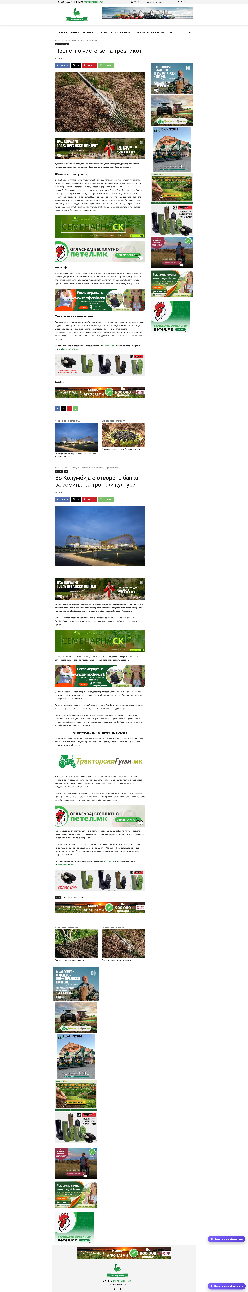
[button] (190, 32)
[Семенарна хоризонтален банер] (100, 226)
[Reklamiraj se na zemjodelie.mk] (100, 300)
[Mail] (181, 1)
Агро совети (65, 41)
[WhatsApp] (75, 408)
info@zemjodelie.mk (93, 1)
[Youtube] (184, 1)
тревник (73, 382)
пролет (65, 382)
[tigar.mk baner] (100, 365)
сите (66, 44)
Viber (76, 349)
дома (57, 41)
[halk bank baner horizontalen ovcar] (100, 148)
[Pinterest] (69, 408)
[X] (63, 408)
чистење (82, 382)
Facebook (67, 349)
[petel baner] (100, 251)
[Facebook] (178, 1)
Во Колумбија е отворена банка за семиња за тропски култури (75, 455)
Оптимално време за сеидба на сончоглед (121, 449)
